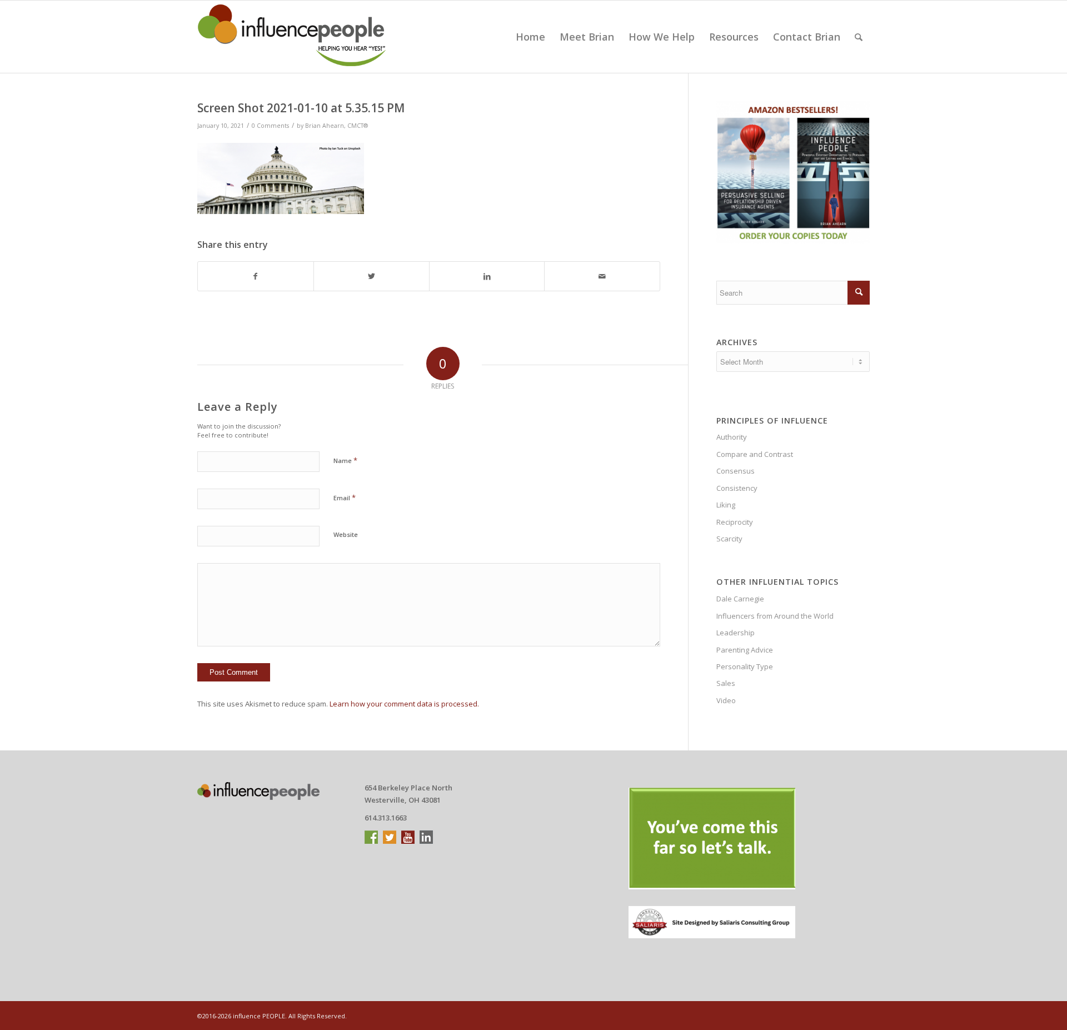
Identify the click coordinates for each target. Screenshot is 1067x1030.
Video (726, 700)
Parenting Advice (744, 650)
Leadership (735, 633)
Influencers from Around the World (775, 616)
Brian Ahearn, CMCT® (336, 126)
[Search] (858, 37)
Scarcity (729, 539)
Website (345, 534)
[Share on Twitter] (371, 276)
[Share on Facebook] (255, 276)
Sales (725, 683)
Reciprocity (734, 522)
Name (345, 460)
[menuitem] (530, 37)
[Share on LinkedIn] (487, 276)
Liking (725, 505)
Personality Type (744, 666)
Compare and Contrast (754, 454)
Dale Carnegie (740, 599)
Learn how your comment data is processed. (404, 704)
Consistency (736, 488)
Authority (731, 437)
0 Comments (270, 126)
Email (344, 497)
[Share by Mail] (602, 276)
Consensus (735, 471)
